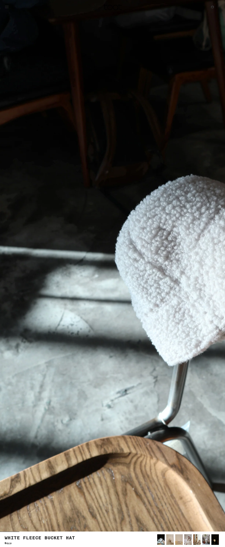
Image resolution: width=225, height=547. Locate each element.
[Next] (220, 540)
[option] (161, 539)
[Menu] (7, 7)
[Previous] (157, 540)
